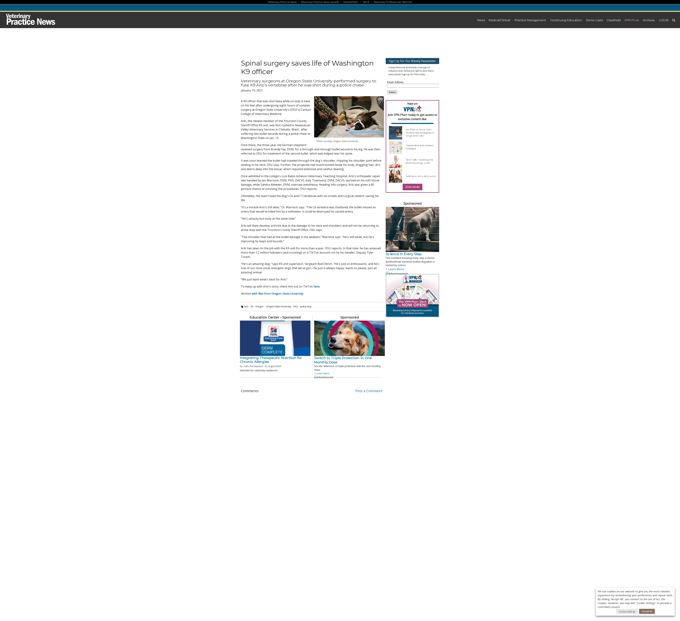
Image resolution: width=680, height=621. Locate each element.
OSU (295, 306)
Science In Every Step (404, 254)
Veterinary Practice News (282, 2)
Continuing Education (566, 20)
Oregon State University (278, 306)
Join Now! (412, 186)
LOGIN (663, 20)
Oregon (259, 306)
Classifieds (614, 20)
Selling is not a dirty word (421, 176)
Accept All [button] (647, 611)
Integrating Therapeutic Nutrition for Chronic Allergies (271, 359)
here (316, 286)
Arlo (246, 306)
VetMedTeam (350, 2)
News (481, 20)
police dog (305, 306)
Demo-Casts (594, 20)
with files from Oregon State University (277, 293)
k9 (252, 306)
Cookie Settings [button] (627, 611)
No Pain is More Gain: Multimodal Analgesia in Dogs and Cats (420, 132)
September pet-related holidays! (420, 147)
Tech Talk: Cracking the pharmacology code (419, 161)
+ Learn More (321, 373)
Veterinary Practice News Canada (320, 2)
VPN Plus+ (631, 20)
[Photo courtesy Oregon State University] (349, 116)
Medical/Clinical (499, 20)
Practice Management (530, 20)
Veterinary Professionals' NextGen (392, 2)
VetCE (365, 2)
